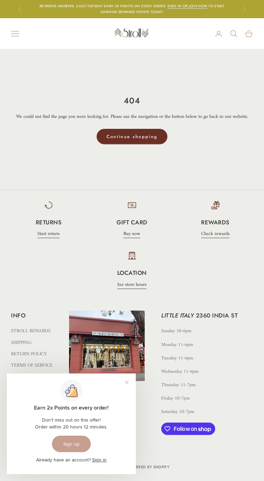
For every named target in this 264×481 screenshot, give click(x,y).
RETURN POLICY (29, 354)
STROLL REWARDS (31, 331)
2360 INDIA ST (217, 315)
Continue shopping (132, 136)
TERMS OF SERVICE (32, 365)
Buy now (131, 234)
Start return (48, 234)
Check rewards (215, 234)
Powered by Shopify (148, 467)
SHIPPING (21, 342)
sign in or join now (187, 6)
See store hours (131, 284)
